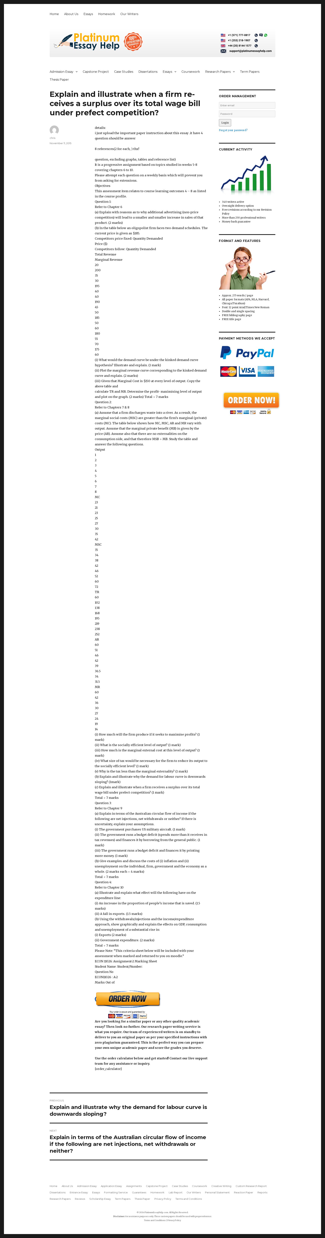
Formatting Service (116, 1192)
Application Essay (111, 1186)
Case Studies (123, 71)
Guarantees (139, 1192)
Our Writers (129, 14)
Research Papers (218, 71)
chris (52, 137)
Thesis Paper (59, 79)
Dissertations (147, 71)
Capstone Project (96, 71)
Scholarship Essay (100, 1198)
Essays (88, 14)
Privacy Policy (162, 1198)
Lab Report (175, 1192)
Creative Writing (221, 1186)
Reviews (80, 1198)
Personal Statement (217, 1192)
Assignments (134, 1186)
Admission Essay (61, 71)
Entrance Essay (79, 1192)
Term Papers (249, 71)
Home (54, 14)
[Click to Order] (151, 1004)
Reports (262, 1192)
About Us (71, 14)
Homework (106, 14)
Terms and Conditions (188, 1198)
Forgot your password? (233, 130)
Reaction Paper (243, 1192)
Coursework (190, 71)
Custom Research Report (251, 1186)
